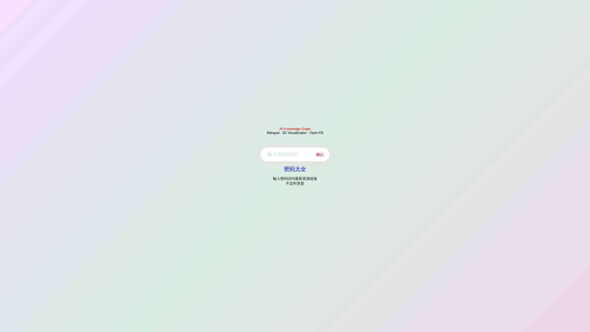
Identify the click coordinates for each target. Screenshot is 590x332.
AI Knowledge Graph (295, 129)
